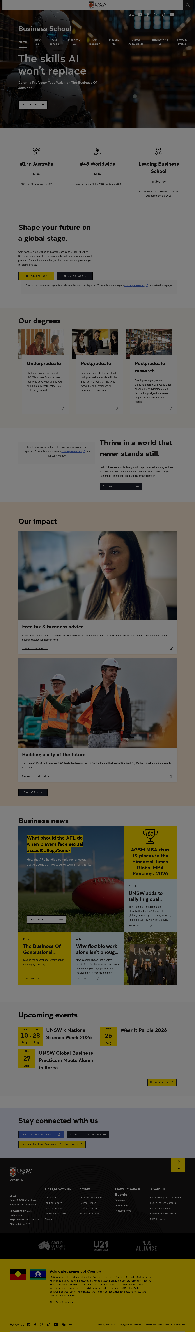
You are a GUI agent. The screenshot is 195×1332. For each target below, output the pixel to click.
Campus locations (160, 1208)
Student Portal (88, 1208)
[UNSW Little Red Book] (71, 1324)
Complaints (179, 1324)
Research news (123, 1210)
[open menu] (7, 5)
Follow (131, 14)
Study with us (74, 41)
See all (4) (33, 792)
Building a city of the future (54, 754)
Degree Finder (88, 1202)
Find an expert (53, 1202)
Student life (113, 41)
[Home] (97, 5)
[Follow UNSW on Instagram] (41, 1324)
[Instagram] (156, 14)
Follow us (17, 1324)
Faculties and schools (163, 1202)
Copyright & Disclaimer (129, 1324)
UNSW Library (157, 1218)
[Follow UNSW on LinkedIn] (29, 1324)
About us (37, 41)
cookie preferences (134, 285)
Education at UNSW (55, 1213)
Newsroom (120, 1200)
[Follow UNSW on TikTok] (48, 1324)
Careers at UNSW (54, 1208)
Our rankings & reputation (165, 1197)
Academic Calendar (90, 1213)
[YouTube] (172, 14)
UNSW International (91, 1197)
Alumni (48, 1218)
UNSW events (121, 1205)
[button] (33, 104)
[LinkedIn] (140, 14)
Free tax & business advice (52, 627)
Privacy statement (106, 1324)
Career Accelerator (135, 41)
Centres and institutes (163, 1213)
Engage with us (160, 41)
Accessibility (149, 1324)
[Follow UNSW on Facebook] (35, 1324)
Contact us (51, 1197)
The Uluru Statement (61, 1302)
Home (23, 41)
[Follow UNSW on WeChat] (63, 1324)
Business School (44, 29)
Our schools (55, 41)
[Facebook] (148, 14)
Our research (94, 41)
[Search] (188, 5)
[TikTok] (164, 14)
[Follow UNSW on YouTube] (55, 1324)
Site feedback (165, 1324)
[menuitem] (23, 42)
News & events (182, 41)
